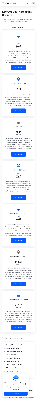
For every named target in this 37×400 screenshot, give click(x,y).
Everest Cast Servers (17, 27)
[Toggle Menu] (2, 3)
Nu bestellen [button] (18, 67)
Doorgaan (16, 393)
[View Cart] (28, 3)
